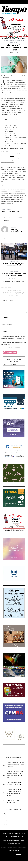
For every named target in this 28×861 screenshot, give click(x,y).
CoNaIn (12, 156)
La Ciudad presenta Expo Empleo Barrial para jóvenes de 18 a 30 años (14, 273)
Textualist (18, 854)
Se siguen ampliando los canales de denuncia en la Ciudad (14, 264)
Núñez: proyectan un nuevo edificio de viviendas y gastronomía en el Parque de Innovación (15, 764)
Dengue (3, 211)
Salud (10, 40)
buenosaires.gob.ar (14, 850)
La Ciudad (6, 40)
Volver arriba (13, 857)
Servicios (14, 40)
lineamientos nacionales (7, 162)
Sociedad (19, 40)
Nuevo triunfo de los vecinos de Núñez (14, 280)
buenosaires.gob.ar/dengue (8, 94)
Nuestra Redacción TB (15, 52)
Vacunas (18, 211)
